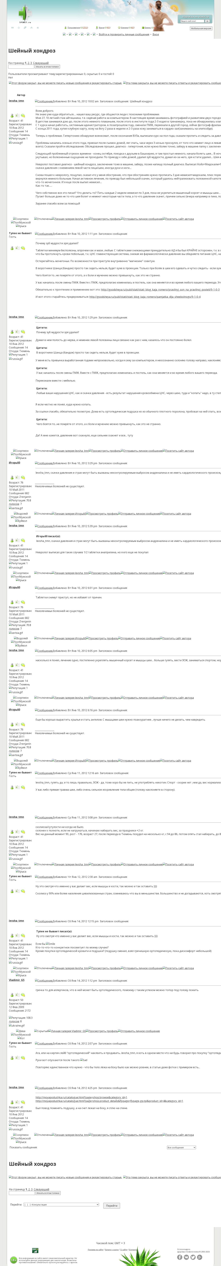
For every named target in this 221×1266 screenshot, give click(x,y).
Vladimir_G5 (16, 980)
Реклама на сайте (95, 1249)
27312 (85, 27)
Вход (156, 34)
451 (108, 27)
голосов (14, 504)
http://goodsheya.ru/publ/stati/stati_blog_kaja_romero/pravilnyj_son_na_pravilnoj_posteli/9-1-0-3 (160, 289)
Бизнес (148, 27)
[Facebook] (179, 1259)
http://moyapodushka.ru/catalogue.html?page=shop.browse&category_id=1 (81, 1097)
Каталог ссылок (112, 1249)
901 (155, 27)
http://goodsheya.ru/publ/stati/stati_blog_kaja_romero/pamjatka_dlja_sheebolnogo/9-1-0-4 (144, 297)
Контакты (133, 1249)
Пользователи (74, 27)
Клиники (124, 27)
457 (132, 27)
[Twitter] (193, 1259)
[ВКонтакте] (186, 1259)
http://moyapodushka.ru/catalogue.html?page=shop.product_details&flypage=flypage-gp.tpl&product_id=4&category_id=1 (109, 1101)
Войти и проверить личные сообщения (124, 34)
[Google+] (199, 1259)
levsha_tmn (16, 100)
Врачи (101, 27)
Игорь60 (14, 462)
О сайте (123, 1249)
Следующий (41, 63)
